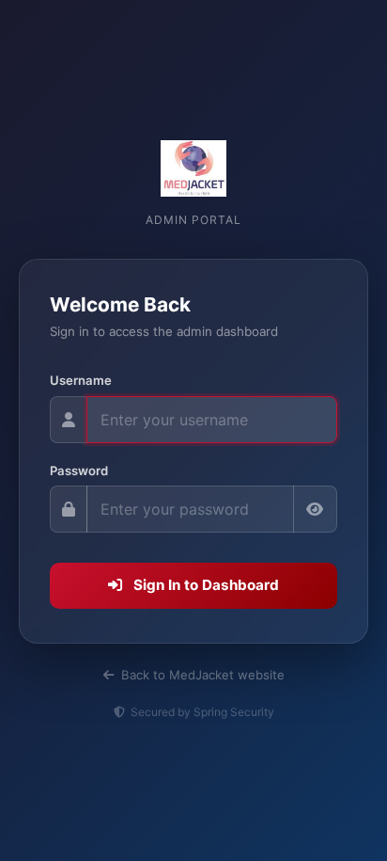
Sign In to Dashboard (204, 585)
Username (81, 380)
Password (79, 470)
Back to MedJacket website (201, 674)
